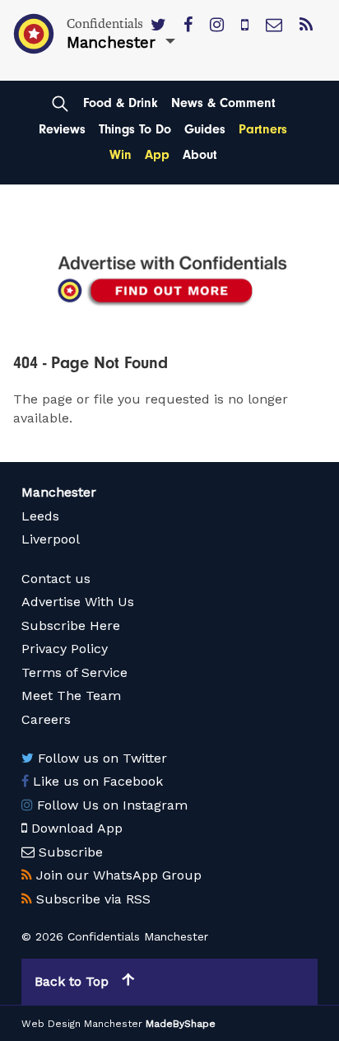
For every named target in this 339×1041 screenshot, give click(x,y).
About (200, 154)
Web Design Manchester (81, 1023)
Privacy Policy (64, 648)
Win (120, 154)
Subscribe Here (70, 625)
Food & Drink (120, 103)
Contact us (56, 578)
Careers (46, 719)
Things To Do (135, 129)
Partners (263, 129)
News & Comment (223, 103)
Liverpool (50, 539)
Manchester (58, 492)
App (157, 154)
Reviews (62, 129)
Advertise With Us (77, 601)
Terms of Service (74, 672)
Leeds (40, 516)
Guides (204, 129)
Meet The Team (71, 695)
